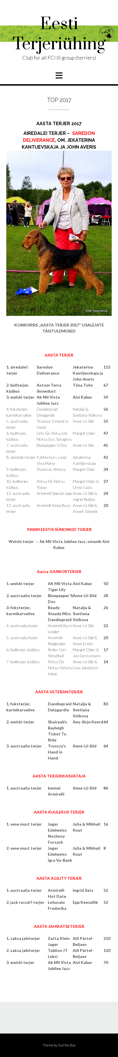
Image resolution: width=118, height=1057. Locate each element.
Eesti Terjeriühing (59, 34)
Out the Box (67, 1045)
